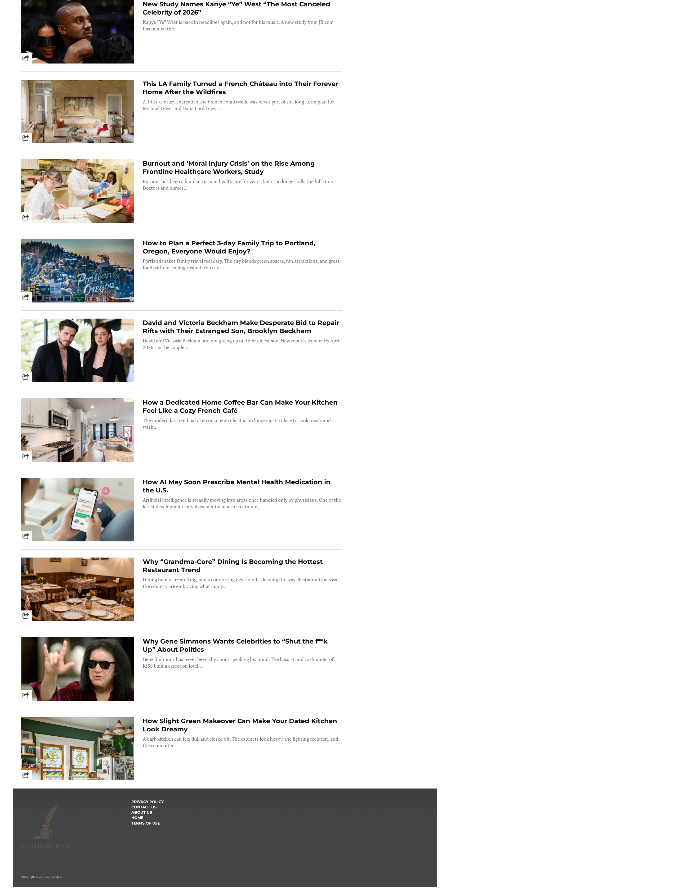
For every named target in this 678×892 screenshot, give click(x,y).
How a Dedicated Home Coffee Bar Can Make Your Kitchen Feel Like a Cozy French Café (240, 406)
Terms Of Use (145, 823)
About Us (141, 812)
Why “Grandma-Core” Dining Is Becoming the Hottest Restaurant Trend (233, 566)
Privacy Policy (147, 801)
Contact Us (144, 807)
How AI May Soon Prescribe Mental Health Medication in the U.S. (237, 486)
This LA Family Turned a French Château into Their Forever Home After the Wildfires (240, 88)
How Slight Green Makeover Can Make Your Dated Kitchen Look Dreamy (240, 725)
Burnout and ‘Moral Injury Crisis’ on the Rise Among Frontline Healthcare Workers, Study (229, 167)
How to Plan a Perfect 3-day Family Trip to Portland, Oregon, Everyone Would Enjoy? (229, 247)
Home (137, 817)
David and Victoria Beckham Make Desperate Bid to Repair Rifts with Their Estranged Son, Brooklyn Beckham (241, 327)
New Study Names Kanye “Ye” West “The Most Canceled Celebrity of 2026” (236, 8)
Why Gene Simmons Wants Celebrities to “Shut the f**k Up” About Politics (235, 645)
